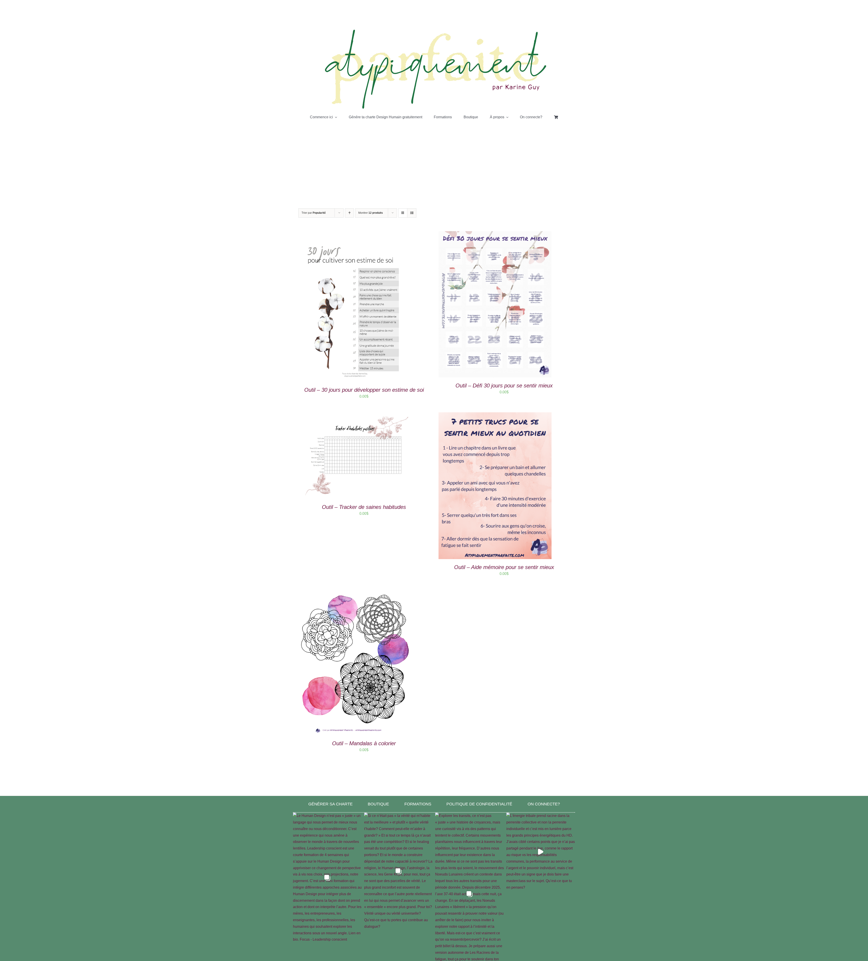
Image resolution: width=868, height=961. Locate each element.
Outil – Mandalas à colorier (364, 743)
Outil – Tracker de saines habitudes (364, 507)
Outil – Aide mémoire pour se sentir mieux (504, 567)
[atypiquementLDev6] (434, 30)
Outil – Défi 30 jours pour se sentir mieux (504, 385)
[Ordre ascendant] (349, 213)
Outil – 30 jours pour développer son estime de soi (364, 390)
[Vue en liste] (411, 213)
